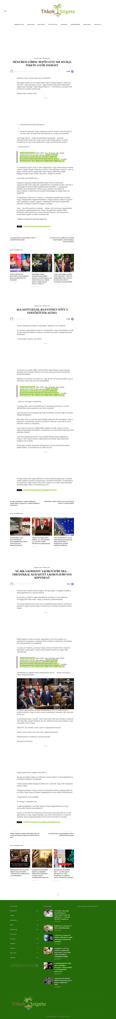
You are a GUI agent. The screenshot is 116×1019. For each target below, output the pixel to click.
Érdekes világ (19, 24)
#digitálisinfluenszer (27, 159)
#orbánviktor (39, 159)
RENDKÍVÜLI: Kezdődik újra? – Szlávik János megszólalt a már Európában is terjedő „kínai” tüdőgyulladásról (63, 873)
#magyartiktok (25, 157)
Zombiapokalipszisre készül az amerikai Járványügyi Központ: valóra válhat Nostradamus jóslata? (40, 873)
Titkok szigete (21, 71)
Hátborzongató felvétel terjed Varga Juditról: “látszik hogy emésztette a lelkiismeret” (20, 872)
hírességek (31, 226)
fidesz (24, 822)
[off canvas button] (5, 11)
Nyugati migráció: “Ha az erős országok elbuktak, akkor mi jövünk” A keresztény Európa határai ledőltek (63, 541)
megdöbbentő (40, 822)
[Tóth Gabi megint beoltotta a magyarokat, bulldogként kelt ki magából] (20, 263)
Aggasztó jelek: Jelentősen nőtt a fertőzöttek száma (61, 834)
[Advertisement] (58, 42)
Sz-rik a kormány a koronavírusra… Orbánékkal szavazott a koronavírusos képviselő (25, 503)
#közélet (56, 159)
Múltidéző (41, 24)
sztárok (48, 226)
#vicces (48, 155)
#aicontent (45, 157)
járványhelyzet (43, 490)
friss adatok (34, 490)
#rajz (33, 161)
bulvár (25, 226)
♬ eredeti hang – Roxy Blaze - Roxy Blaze (50, 161)
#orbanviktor (48, 159)
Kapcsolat (97, 24)
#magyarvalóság (25, 161)
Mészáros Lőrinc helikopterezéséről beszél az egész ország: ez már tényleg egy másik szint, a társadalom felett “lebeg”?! (42, 279)
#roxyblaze (53, 157)
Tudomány (63, 24)
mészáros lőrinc (40, 226)
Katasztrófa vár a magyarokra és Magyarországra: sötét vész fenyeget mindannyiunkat (19, 541)
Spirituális (87, 24)
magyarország (52, 490)
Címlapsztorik (38, 58)
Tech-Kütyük (52, 24)
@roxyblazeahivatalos (27, 153)
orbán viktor (48, 822)
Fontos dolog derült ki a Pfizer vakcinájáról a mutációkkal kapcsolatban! (62, 240)
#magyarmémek (35, 157)
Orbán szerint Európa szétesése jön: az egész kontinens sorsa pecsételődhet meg (24, 835)
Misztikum (30, 24)
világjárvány (56, 822)
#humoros (54, 155)
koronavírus (31, 822)
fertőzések (26, 490)
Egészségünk (75, 24)
